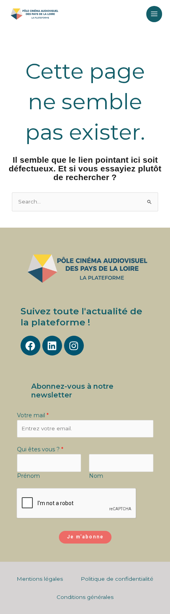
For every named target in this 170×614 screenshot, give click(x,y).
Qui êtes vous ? (40, 449)
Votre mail (33, 415)
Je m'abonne (85, 537)
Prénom (28, 475)
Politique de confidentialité (117, 579)
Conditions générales (85, 597)
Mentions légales (40, 579)
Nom (96, 475)
